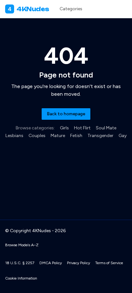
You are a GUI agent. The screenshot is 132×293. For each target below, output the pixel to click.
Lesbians (14, 135)
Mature (58, 135)
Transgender (100, 135)
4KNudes (28, 8)
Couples (37, 135)
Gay (123, 135)
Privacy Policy (78, 263)
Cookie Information (21, 278)
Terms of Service (109, 263)
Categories (71, 9)
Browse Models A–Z (21, 245)
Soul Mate (106, 128)
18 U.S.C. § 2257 (19, 263)
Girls (64, 128)
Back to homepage (66, 114)
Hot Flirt (82, 128)
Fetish (76, 135)
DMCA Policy (50, 263)
